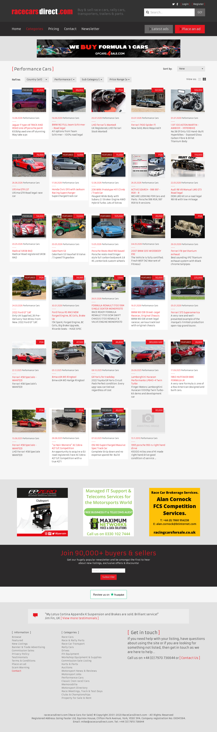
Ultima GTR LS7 (20, 189)
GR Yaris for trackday (103, 377)
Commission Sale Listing (76, 660)
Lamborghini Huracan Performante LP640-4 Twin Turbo (146, 380)
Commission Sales (23, 650)
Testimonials (20, 657)
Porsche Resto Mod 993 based (108, 251)
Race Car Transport (73, 643)
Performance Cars (73, 677)
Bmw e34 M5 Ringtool (64, 377)
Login (185, 4)
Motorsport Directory (74, 687)
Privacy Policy (20, 653)
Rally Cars (68, 647)
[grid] (204, 79)
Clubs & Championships (76, 694)
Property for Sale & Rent (76, 697)
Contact (70, 29)
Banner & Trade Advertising (28, 647)
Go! (200, 12)
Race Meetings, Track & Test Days (82, 691)
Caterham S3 (59, 251)
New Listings (20, 643)
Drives (65, 650)
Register (198, 4)
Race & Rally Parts (73, 640)
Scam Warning (20, 667)
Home (16, 29)
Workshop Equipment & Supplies (82, 657)
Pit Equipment (70, 653)
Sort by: (167, 68)
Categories (34, 29)
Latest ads (160, 29)
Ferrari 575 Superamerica (185, 312)
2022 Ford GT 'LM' (21, 312)
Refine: (16, 79)
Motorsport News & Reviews (79, 670)
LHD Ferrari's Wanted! (104, 124)
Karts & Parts (70, 664)
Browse (16, 636)
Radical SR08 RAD (22, 251)
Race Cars (68, 636)
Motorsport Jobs (71, 674)
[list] (199, 79)
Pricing (53, 29)
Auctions (67, 667)
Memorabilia (69, 684)
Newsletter (90, 29)
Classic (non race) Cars (76, 681)
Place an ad (191, 29)
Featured (17, 640)
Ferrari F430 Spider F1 (143, 124)
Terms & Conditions (23, 660)
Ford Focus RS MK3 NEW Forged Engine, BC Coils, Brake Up (68, 315)
